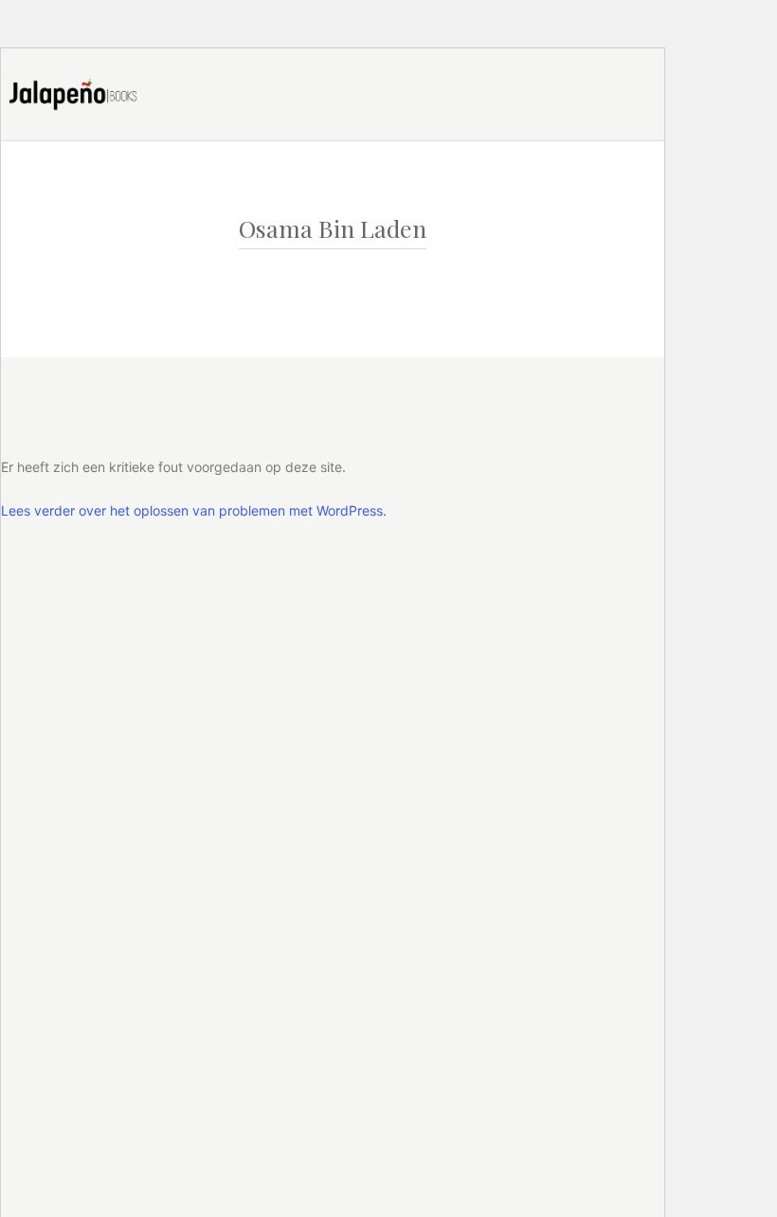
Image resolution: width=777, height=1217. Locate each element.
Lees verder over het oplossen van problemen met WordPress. (194, 510)
